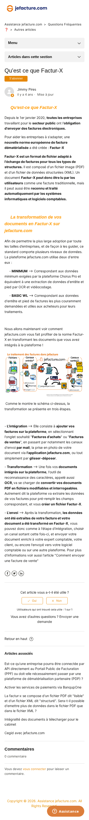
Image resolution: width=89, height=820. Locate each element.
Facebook (7, 573)
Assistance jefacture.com (23, 24)
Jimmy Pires (26, 89)
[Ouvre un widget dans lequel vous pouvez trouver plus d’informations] (65, 812)
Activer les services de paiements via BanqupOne (43, 687)
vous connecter (34, 769)
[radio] (32, 600)
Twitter (14, 573)
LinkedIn (21, 573)
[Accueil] (27, 8)
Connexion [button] (74, 8)
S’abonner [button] (16, 78)
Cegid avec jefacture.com (25, 733)
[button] (59, 8)
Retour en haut (16, 639)
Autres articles (25, 29)
